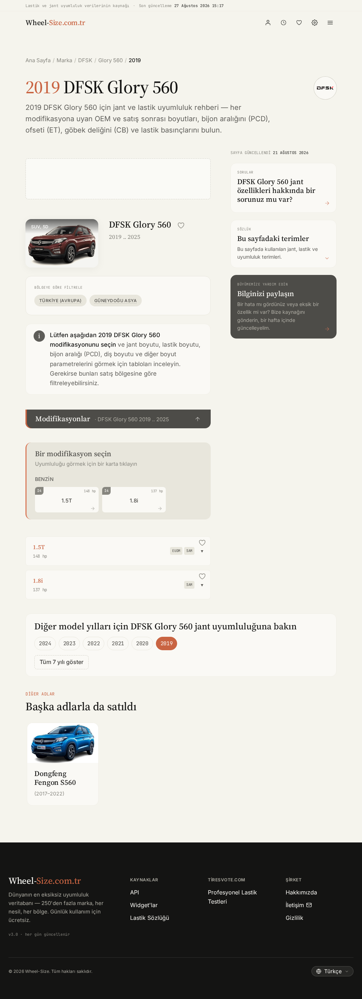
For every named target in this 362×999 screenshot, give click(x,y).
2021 (118, 643)
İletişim (295, 905)
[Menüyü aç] (330, 22)
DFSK (85, 60)
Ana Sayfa (38, 60)
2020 (142, 643)
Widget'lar (144, 905)
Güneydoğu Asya (115, 300)
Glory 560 (110, 60)
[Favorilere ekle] (181, 225)
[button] (118, 419)
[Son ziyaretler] (283, 22)
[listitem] (63, 764)
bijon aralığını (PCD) (235, 118)
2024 (45, 643)
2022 (93, 643)
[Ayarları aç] (314, 22)
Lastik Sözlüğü (149, 917)
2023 (69, 643)
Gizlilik (294, 917)
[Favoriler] (299, 22)
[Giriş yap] (268, 22)
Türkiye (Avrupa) (60, 300)
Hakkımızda (301, 892)
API (134, 892)
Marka (64, 60)
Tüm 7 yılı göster (61, 661)
